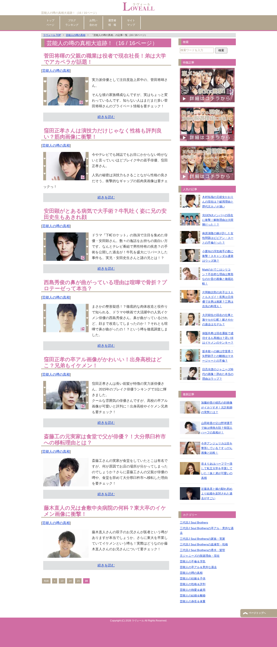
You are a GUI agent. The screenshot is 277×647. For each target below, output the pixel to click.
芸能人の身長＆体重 (192, 601)
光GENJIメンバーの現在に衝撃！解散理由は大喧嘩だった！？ (217, 220)
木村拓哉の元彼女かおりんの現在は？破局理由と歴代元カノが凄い (217, 201)
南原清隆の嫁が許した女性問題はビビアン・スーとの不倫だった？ (217, 238)
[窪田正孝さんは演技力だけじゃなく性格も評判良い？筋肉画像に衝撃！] (66, 177)
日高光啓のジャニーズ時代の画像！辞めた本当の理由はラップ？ (217, 374)
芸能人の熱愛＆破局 (192, 589)
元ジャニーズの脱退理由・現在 (200, 555)
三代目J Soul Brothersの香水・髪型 (202, 550)
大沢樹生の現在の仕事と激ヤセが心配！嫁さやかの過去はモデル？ (217, 319)
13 (62, 580)
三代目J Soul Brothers (194, 522)
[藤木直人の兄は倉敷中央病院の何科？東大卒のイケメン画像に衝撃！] (66, 555)
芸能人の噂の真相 (56, 71)
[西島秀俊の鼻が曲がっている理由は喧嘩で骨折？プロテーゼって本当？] (66, 329)
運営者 (112, 22)
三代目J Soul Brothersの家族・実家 (202, 538)
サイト (131, 22)
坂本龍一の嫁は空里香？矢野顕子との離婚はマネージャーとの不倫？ (217, 356)
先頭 (46, 580)
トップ (50, 22)
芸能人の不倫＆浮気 (192, 561)
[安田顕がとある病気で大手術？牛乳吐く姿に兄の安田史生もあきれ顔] (66, 258)
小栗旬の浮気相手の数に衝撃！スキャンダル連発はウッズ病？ (217, 256)
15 (78, 580)
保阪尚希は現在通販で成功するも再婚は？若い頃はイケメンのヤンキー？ (217, 338)
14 (70, 580)
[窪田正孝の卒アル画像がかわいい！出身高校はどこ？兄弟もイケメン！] (66, 406)
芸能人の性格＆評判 (192, 584)
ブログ (71, 22)
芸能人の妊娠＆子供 (192, 578)
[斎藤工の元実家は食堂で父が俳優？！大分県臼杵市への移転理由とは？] (66, 483)
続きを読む (106, 117)
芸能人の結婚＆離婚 (192, 595)
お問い (93, 22)
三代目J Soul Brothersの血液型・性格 (204, 544)
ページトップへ (257, 613)
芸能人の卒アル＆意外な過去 (198, 567)
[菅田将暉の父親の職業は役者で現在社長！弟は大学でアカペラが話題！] (66, 102)
